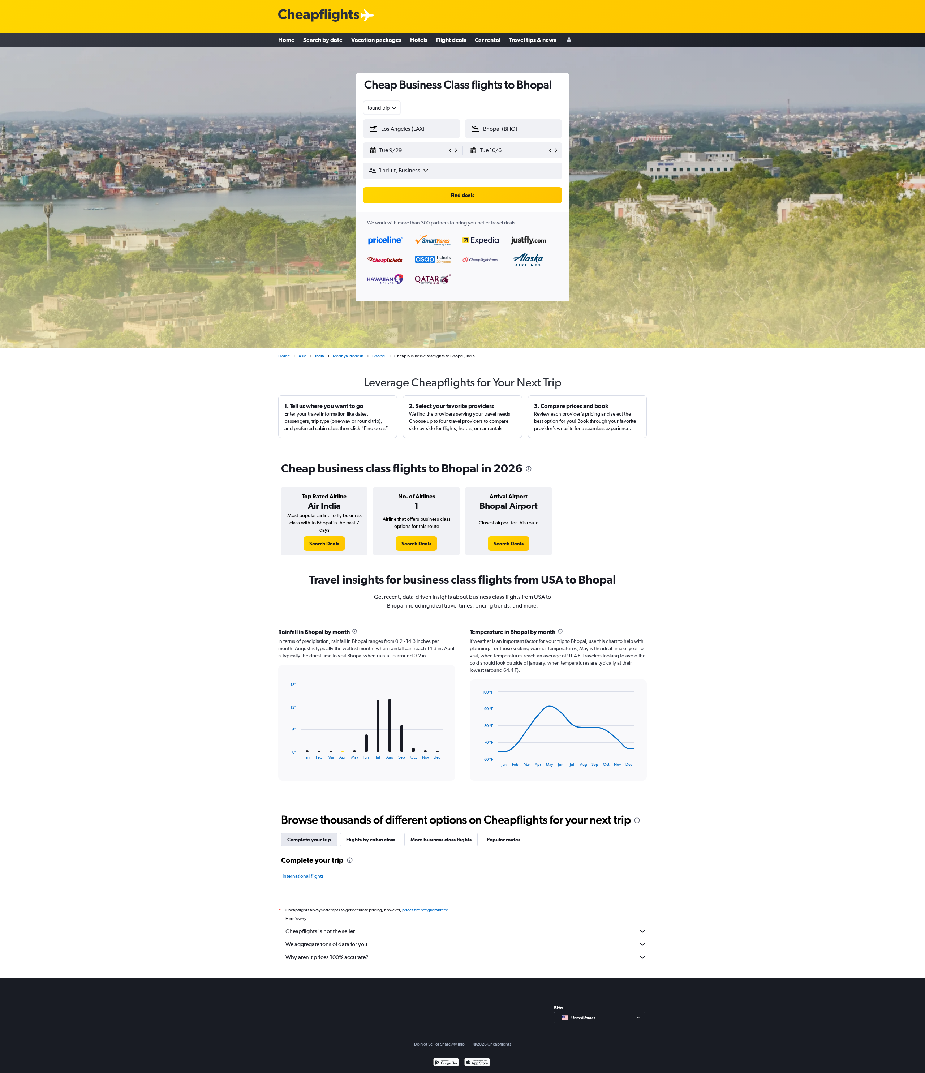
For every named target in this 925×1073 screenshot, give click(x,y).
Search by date (323, 40)
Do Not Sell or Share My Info (439, 1044)
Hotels (418, 40)
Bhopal (379, 356)
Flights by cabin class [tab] (370, 839)
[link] (324, 543)
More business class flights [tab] (441, 839)
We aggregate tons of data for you (326, 944)
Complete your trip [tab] (309, 839)
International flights (303, 876)
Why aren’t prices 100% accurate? (327, 957)
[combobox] (382, 107)
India (319, 356)
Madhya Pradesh (348, 356)
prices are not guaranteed (425, 910)
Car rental (487, 40)
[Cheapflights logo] (318, 15)
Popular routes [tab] (503, 839)
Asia (302, 356)
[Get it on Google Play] (446, 1063)
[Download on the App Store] (477, 1063)
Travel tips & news (532, 40)
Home (286, 40)
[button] (408, 150)
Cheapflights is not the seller (320, 931)
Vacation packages (376, 40)
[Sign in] (569, 40)
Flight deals (451, 40)
